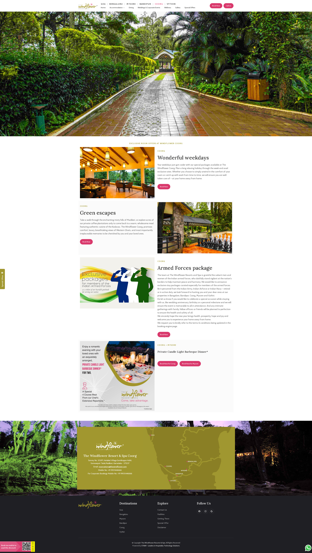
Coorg (159, 4)
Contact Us (162, 510)
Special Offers (2, 280)
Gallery (177, 7)
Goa (103, 4)
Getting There (163, 519)
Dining (131, 7)
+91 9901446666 (115, 470)
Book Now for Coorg (167, 364)
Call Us (228, 6)
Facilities (161, 514)
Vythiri (171, 4)
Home (103, 7)
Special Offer (163, 523)
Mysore (131, 4)
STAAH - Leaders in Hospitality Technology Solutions (160, 546)
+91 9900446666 (124, 473)
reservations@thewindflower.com (113, 467)
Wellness (167, 7)
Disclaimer (161, 527)
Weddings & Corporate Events (149, 7)
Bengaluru (116, 4)
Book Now (216, 6)
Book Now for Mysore (190, 364)
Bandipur (145, 4)
